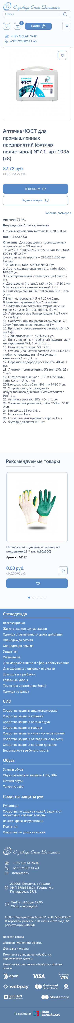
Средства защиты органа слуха (26, 722)
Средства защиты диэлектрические (30, 710)
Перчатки (10, 826)
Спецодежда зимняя (18, 646)
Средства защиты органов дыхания (30, 745)
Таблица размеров (58, 213)
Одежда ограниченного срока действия (32, 634)
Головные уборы (15, 680)
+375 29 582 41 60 (23, 41)
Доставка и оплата (16, 948)
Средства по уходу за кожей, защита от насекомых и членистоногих (32, 813)
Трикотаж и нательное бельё (24, 686)
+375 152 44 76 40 (24, 36)
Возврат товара (13, 936)
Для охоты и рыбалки (19, 674)
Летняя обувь (13, 781)
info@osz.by (20, 872)
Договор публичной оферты (22, 942)
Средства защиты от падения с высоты (33, 739)
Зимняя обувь (13, 769)
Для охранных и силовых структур (29, 669)
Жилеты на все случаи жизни (25, 629)
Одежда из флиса (16, 691)
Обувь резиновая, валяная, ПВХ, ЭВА (30, 775)
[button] (29, 598)
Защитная (10, 651)
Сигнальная (11, 657)
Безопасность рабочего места (26, 750)
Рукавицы (10, 806)
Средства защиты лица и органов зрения (33, 733)
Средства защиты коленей (23, 716)
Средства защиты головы (22, 728)
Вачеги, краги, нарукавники (23, 821)
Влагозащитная (14, 623)
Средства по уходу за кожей (24, 832)
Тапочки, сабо (13, 787)
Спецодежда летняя (18, 640)
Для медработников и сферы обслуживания (36, 663)
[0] (6, 26)
